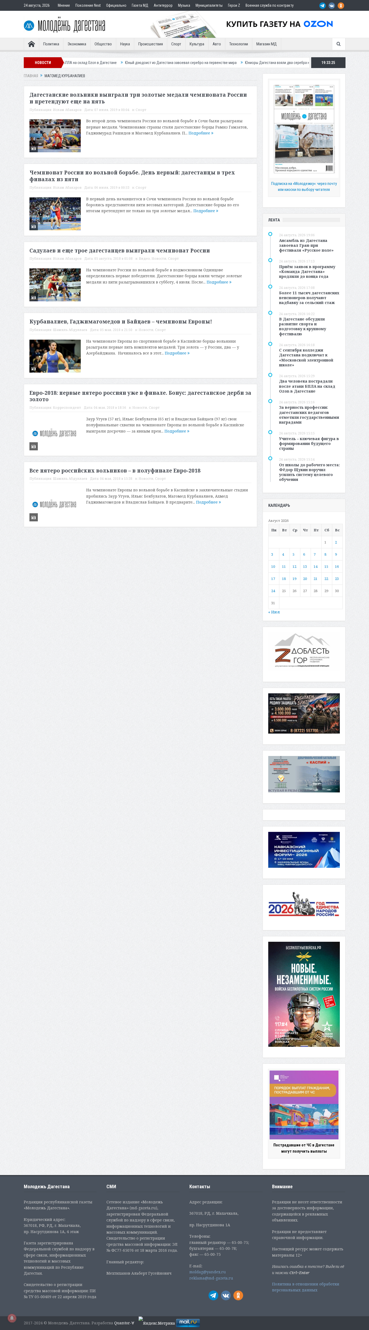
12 (294, 566)
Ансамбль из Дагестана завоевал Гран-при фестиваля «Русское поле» (306, 245)
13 (305, 566)
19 (294, 578)
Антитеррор (163, 5)
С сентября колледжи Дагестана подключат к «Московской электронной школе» (306, 357)
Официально (116, 5)
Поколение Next (88, 5)
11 (284, 566)
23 (337, 578)
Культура (197, 44)
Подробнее (200, 133)
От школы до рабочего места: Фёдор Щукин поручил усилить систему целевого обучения (309, 472)
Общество (103, 44)
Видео (144, 258)
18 (284, 578)
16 (337, 566)
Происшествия (150, 44)
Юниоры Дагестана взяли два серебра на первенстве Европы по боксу (253, 62)
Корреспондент (67, 407)
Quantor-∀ (124, 1322)
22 (326, 578)
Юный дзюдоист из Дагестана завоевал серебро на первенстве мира (132, 62)
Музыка (184, 5)
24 (273, 590)
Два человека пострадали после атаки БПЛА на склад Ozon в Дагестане (307, 386)
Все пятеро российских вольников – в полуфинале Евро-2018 (114, 470)
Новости (159, 258)
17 (273, 578)
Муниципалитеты (209, 5)
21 (315, 578)
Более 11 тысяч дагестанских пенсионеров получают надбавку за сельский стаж (309, 297)
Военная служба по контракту (270, 5)
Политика (51, 44)
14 (315, 566)
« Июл (274, 612)
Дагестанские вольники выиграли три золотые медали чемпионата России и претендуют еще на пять (138, 98)
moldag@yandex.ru (207, 1271)
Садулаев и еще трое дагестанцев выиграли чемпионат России (119, 250)
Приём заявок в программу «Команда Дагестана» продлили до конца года (307, 271)
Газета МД (140, 5)
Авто (217, 44)
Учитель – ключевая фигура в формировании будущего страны (309, 443)
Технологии (238, 44)
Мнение (64, 5)
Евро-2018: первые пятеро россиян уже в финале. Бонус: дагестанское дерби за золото (140, 396)
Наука (125, 44)
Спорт (176, 44)
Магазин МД (266, 44)
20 (305, 578)
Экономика (77, 44)
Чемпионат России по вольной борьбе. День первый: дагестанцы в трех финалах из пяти (132, 176)
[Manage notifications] (12, 1318)
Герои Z (234, 5)
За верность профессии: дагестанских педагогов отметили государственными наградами (309, 415)
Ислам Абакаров (67, 109)
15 (326, 566)
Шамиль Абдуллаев (70, 330)
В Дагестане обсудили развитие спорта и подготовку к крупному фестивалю (302, 326)
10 (273, 566)
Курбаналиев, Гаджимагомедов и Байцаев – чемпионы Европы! (120, 321)
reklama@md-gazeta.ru (211, 1278)
